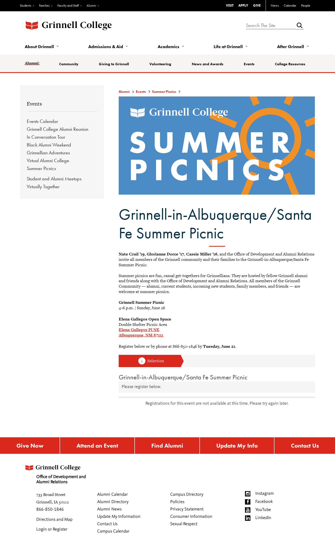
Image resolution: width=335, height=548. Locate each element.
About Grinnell (39, 46)
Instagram (264, 493)
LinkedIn (263, 518)
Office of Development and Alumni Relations (61, 479)
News (275, 5)
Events (249, 64)
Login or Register (51, 529)
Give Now (29, 445)
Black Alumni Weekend (49, 145)
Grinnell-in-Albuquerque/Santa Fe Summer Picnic (183, 377)
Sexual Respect (183, 524)
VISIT (229, 5)
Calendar (290, 5)
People (305, 5)
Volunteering (160, 64)
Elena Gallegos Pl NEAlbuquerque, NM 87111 (141, 332)
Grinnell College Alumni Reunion (57, 129)
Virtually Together (43, 186)
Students (25, 5)
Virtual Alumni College (48, 160)
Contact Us (305, 445)
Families (44, 5)
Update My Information (119, 516)
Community (68, 64)
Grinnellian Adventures (48, 152)
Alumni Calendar (112, 494)
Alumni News (109, 509)
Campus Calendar (113, 531)
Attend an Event (97, 445)
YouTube (263, 510)
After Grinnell (290, 46)
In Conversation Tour (46, 137)
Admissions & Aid (105, 46)
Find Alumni (167, 445)
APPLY (243, 5)
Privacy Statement (187, 509)
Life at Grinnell (228, 46)
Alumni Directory (113, 502)
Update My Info (237, 445)
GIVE (257, 5)
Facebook (264, 501)
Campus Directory (186, 494)
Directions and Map (54, 519)
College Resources (290, 64)
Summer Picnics (41, 168)
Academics (168, 46)
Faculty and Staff (68, 5)
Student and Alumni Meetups (54, 178)
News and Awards (207, 64)
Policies (177, 502)
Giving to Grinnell (114, 64)
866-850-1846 (50, 509)
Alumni (91, 5)
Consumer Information (191, 516)
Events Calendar (42, 121)
